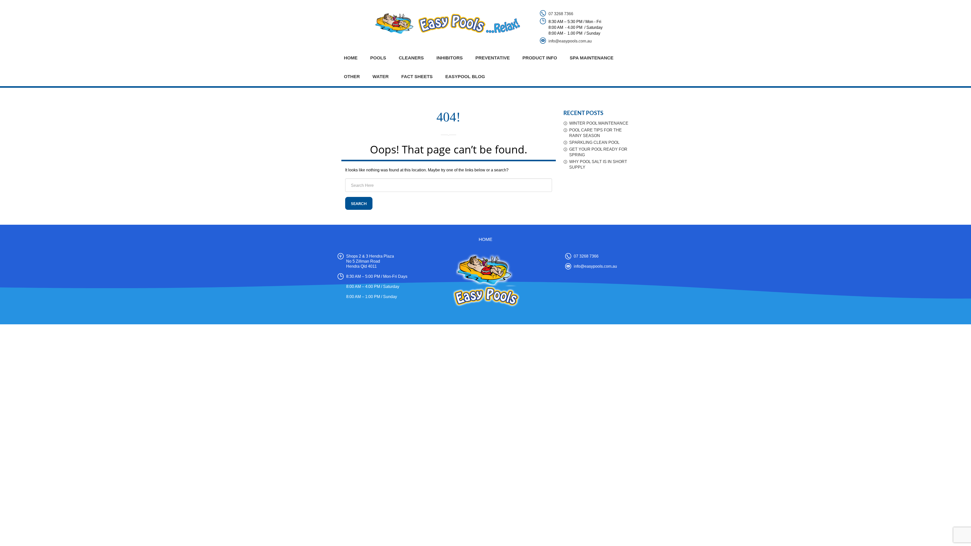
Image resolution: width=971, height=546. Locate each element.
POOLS (378, 57)
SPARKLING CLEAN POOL (594, 142)
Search (359, 204)
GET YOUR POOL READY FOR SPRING (598, 152)
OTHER (352, 76)
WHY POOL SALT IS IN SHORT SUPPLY (598, 164)
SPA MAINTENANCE (591, 57)
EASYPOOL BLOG (465, 76)
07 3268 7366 (560, 14)
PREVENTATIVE (492, 57)
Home (351, 57)
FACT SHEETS (417, 76)
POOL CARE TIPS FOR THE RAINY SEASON (595, 133)
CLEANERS (411, 57)
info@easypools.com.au (570, 41)
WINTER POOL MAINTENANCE (598, 123)
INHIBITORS (449, 57)
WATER (380, 76)
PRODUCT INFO (539, 57)
